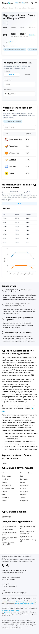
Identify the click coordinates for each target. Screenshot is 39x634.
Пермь (22, 482)
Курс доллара (6, 517)
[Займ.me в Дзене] (3, 565)
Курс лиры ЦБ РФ (26, 536)
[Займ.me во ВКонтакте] (7, 565)
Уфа (21, 476)
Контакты (9, 570)
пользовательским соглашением (25, 604)
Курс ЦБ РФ (32, 27)
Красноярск (24, 485)
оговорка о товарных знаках (10, 610)
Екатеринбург (6, 485)
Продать (27, 74)
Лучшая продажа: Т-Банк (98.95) (15, 49)
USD (16, 3)
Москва (4, 482)
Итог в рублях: (8, 89)
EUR (23, 3)
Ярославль (24, 491)
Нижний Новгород (8, 488)
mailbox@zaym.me (9, 579)
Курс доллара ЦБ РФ (9, 526)
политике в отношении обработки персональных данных (18, 602)
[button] (32, 3)
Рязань (4, 463)
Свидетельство (6, 612)
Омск (3, 494)
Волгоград (23, 479)
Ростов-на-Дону (25, 473)
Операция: (7, 71)
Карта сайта (19, 572)
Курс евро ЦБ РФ (7, 529)
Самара (4, 491)
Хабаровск (5, 473)
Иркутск (23, 494)
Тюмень (23, 498)
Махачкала (24, 501)
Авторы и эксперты (19, 570)
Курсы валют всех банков (13, 121)
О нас (3, 570)
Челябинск (5, 498)
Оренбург (5, 479)
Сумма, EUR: (7, 80)
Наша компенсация (8, 572)
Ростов (4, 501)
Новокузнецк (6, 476)
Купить (11, 74)
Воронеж (23, 488)
